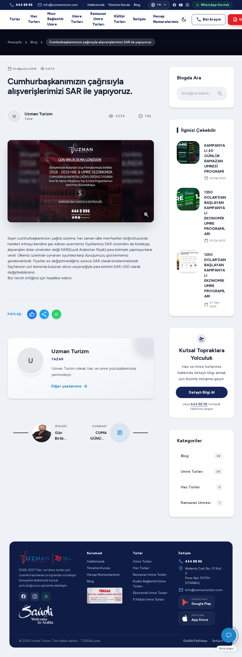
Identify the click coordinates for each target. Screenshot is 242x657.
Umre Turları (77, 19)
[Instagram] (187, 5)
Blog (137, 5)
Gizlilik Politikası (195, 641)
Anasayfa (15, 42)
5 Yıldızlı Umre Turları (148, 599)
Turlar (14, 19)
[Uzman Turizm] (45, 557)
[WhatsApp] (56, 314)
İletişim (139, 19)
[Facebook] (174, 5)
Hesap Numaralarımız (165, 19)
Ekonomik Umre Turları (150, 593)
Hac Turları (34, 19)
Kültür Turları (119, 19)
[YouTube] (181, 5)
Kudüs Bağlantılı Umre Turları (149, 583)
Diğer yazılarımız (69, 386)
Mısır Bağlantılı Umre (55, 19)
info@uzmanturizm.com (57, 5)
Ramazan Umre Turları (98, 19)
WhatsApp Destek (215, 5)
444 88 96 (21, 5)
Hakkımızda (95, 5)
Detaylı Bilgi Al (202, 392)
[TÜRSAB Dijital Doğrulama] (104, 596)
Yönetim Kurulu (119, 5)
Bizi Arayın (208, 19)
